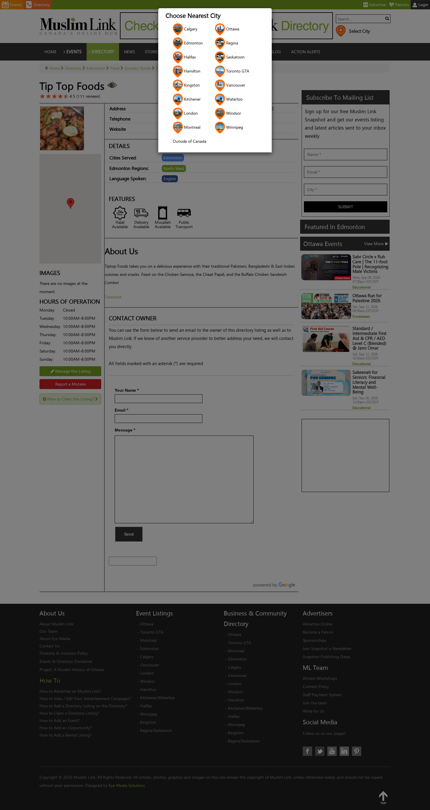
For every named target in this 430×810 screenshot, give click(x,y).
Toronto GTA (237, 71)
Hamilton (191, 71)
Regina (231, 43)
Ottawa (232, 29)
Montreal (191, 127)
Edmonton (193, 43)
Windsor (233, 113)
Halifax (189, 57)
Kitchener (192, 99)
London (190, 113)
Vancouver (235, 85)
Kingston (191, 85)
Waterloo (233, 99)
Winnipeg (234, 127)
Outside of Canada (189, 141)
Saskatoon (235, 57)
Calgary (190, 29)
